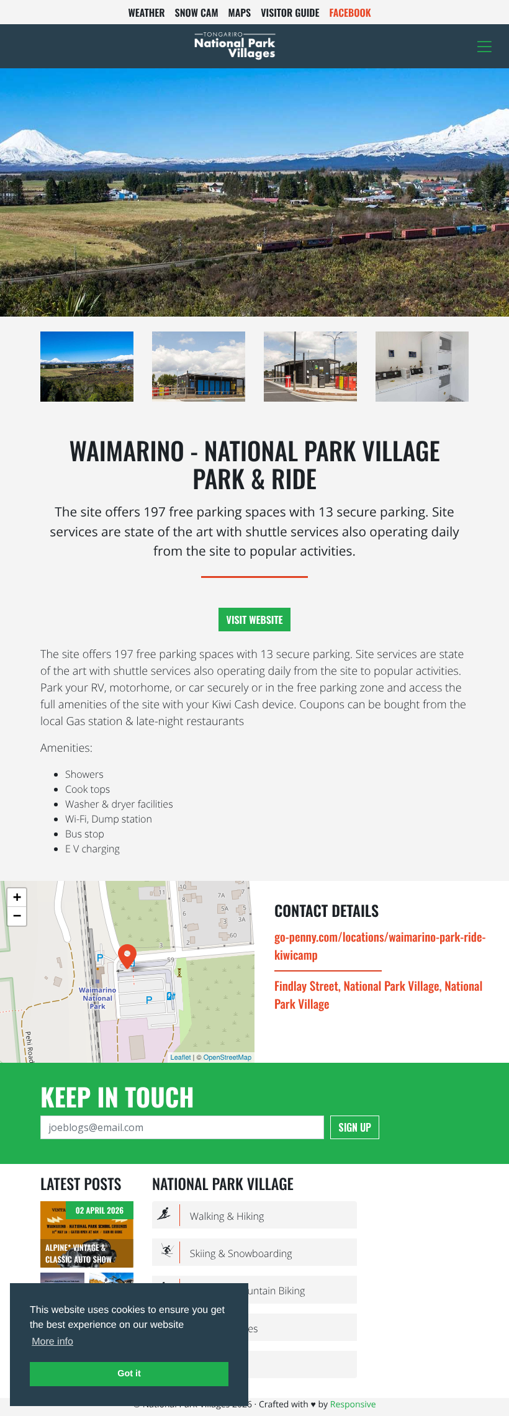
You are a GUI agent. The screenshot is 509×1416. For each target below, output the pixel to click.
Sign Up (354, 1127)
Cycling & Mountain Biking (231, 1290)
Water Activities (207, 1327)
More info (52, 1342)
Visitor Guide (290, 12)
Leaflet (181, 1057)
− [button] (17, 916)
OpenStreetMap (227, 1057)
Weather (146, 12)
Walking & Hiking (210, 1216)
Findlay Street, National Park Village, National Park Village (378, 994)
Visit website (255, 619)
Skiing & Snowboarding (224, 1253)
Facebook (350, 12)
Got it (129, 1374)
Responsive (353, 1404)
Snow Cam (196, 12)
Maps (239, 12)
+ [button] (17, 897)
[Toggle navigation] (484, 46)
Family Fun (197, 1365)
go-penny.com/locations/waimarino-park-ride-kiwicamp (380, 945)
